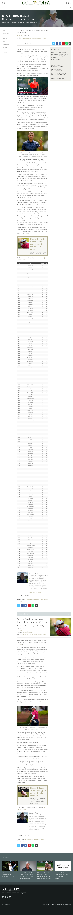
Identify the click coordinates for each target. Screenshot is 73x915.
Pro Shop (41, 8)
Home (3, 22)
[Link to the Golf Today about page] (4, 3)
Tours (26, 8)
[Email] (70, 43)
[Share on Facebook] (57, 43)
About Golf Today (46, 904)
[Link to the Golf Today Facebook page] (66, 3)
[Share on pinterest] (63, 43)
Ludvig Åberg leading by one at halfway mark (56, 70)
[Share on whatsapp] (66, 43)
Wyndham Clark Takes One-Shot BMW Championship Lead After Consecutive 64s (44, 875)
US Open (30, 37)
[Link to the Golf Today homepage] (2, 3)
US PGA (4, 50)
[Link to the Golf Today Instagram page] (68, 3)
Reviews (5, 52)
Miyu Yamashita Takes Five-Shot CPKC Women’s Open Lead (9, 874)
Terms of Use (68, 904)
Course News (6, 44)
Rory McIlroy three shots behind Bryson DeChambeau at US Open (58, 74)
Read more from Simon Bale (35, 592)
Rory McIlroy (39, 38)
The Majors (13, 22)
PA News (29, 38)
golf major (24, 38)
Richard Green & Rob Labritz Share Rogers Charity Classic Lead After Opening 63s (26, 875)
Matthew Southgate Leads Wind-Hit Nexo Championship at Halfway (62, 875)
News (20, 8)
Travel (15, 8)
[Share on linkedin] (60, 43)
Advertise (53, 904)
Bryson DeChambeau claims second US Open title (57, 78)
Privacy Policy (60, 904)
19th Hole (56, 8)
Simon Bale (19, 35)
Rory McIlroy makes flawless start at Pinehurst (57, 66)
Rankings (33, 8)
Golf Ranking (6, 33)
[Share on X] (53, 43)
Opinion (48, 8)
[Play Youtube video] (32, 86)
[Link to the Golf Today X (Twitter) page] (70, 3)
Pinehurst (33, 38)
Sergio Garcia (39, 634)
